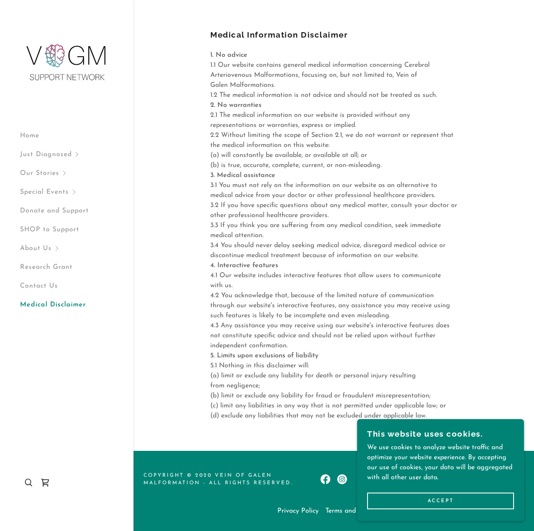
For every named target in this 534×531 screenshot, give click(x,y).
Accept (441, 500)
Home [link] (29, 135)
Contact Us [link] (39, 286)
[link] (66, 61)
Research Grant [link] (46, 267)
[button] (77, 154)
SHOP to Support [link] (49, 229)
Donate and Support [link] (54, 210)
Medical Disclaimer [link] (53, 304)
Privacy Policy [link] (298, 511)
